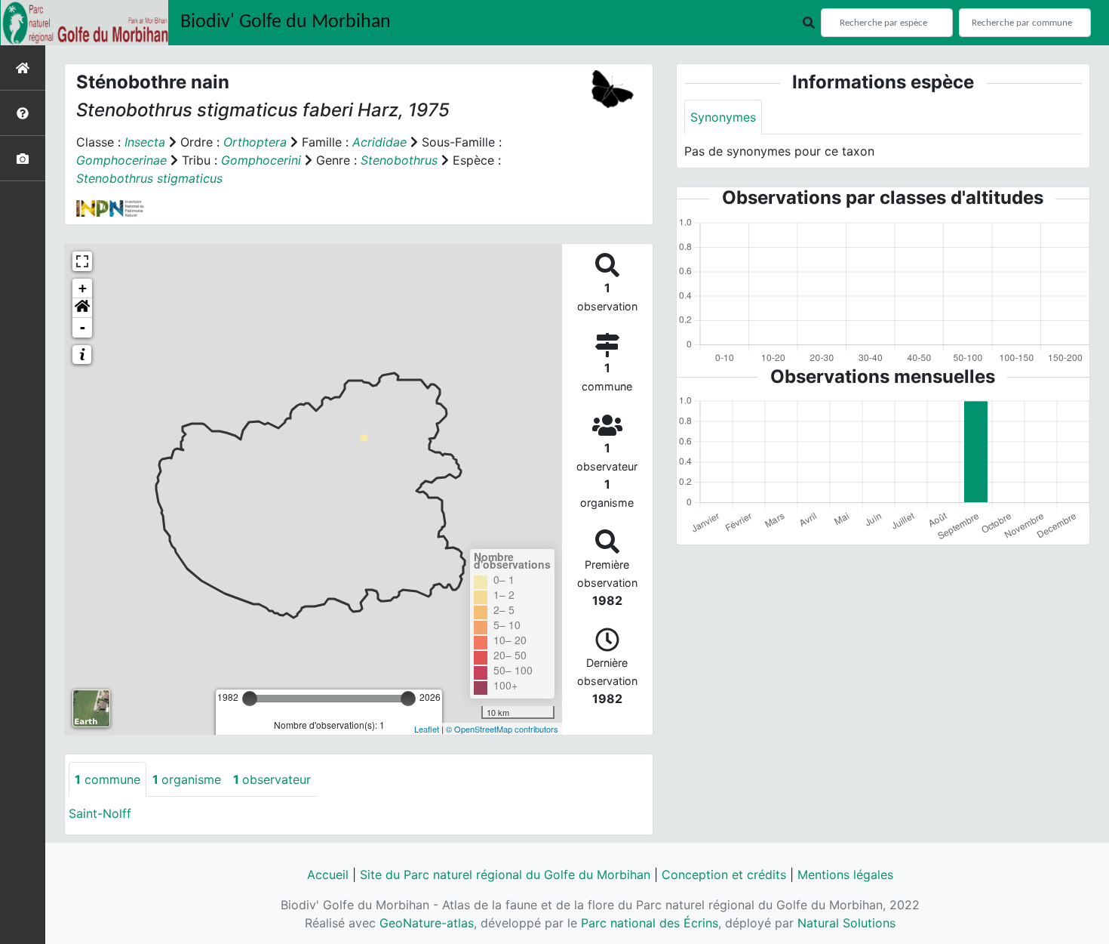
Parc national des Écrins (649, 922)
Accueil (328, 874)
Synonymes (723, 117)
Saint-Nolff (100, 813)
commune (107, 779)
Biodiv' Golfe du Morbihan (285, 22)
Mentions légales (845, 874)
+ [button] (82, 288)
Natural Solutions (846, 922)
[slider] (249, 698)
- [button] (82, 327)
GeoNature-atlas (426, 922)
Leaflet (426, 729)
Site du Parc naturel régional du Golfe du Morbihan (505, 874)
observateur (272, 779)
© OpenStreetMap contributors (502, 729)
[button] (82, 308)
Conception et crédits (724, 874)
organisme (186, 779)
